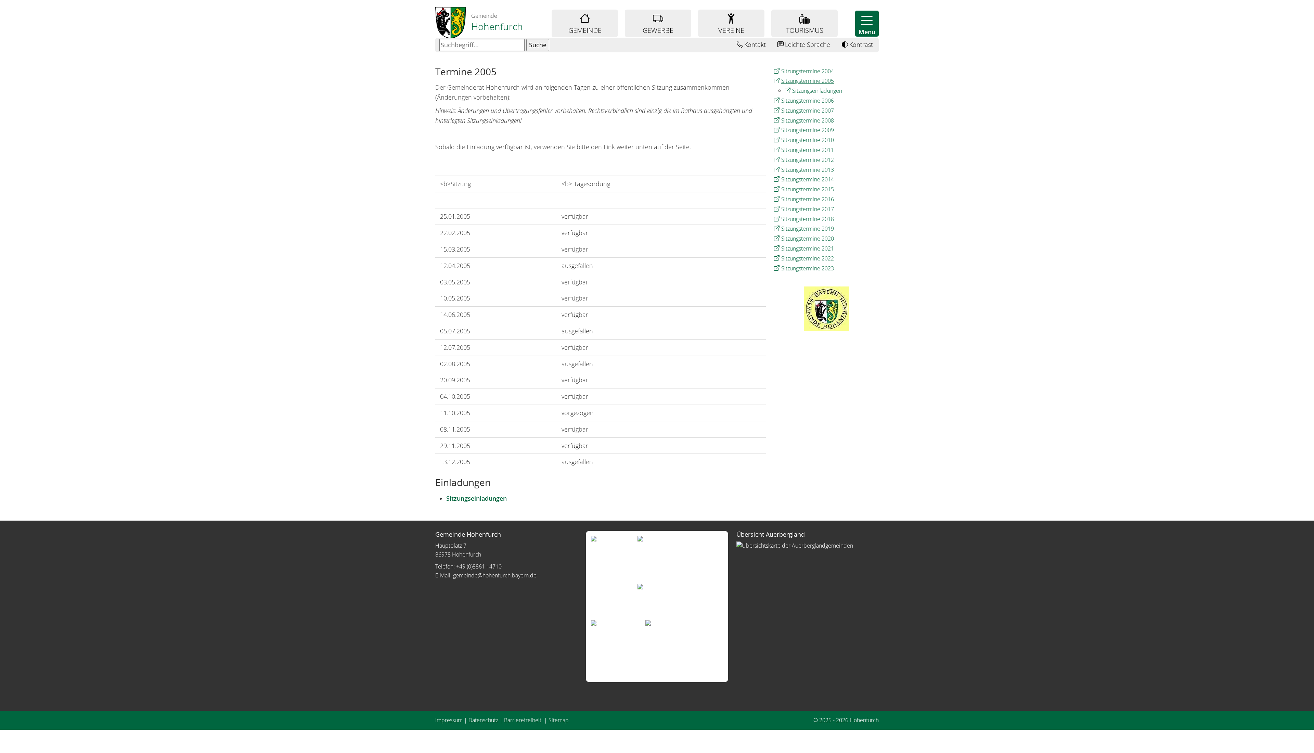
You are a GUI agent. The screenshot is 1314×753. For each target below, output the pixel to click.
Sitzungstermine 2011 (807, 150)
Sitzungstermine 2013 (807, 170)
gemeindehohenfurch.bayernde (495, 575)
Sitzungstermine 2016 (807, 199)
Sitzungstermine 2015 (807, 189)
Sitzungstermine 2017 (807, 209)
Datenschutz (483, 720)
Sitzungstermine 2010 (807, 140)
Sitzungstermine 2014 (807, 179)
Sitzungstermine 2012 (807, 160)
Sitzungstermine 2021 (807, 248)
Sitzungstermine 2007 (807, 110)
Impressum (449, 720)
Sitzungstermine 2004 (807, 71)
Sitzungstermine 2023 (807, 268)
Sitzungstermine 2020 (807, 238)
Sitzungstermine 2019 (807, 228)
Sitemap (559, 720)
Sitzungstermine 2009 (807, 130)
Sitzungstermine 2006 (807, 100)
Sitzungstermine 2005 (807, 81)
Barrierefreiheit (523, 720)
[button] (867, 24)
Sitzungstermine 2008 (807, 120)
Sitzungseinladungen (817, 90)
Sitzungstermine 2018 (807, 219)
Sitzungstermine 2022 (807, 258)
